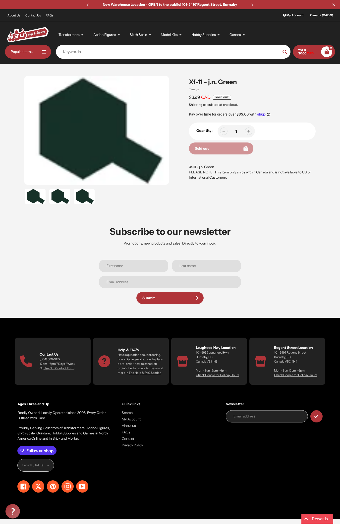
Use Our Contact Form (59, 368)
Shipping (195, 105)
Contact (128, 438)
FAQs (126, 432)
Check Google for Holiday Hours (217, 375)
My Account (131, 419)
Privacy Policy (132, 445)
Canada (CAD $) (321, 15)
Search (127, 412)
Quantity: (204, 130)
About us (129, 425)
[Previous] (87, 4)
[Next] (252, 4)
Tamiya (194, 89)
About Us (13, 15)
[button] (12, 511)
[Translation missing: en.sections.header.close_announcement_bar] (333, 4)
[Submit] (316, 416)
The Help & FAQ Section (145, 373)
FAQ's (50, 15)
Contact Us (33, 15)
